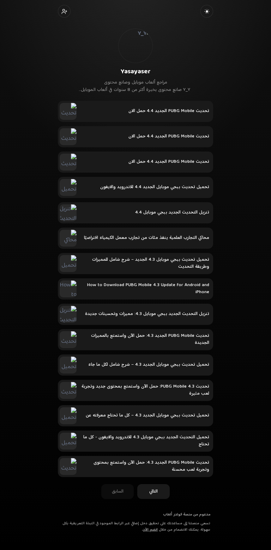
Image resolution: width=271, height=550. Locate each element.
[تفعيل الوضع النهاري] (206, 11)
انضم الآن (150, 529)
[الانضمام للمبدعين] (64, 11)
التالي (153, 491)
